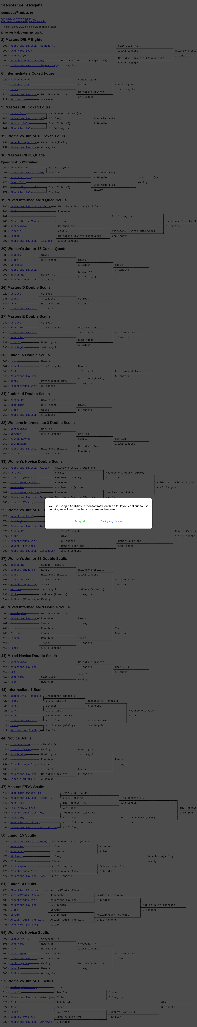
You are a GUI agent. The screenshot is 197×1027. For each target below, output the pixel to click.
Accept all (80, 521)
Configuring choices (111, 521)
